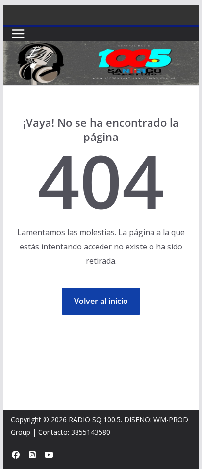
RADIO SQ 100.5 (95, 419)
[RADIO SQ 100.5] (101, 48)
